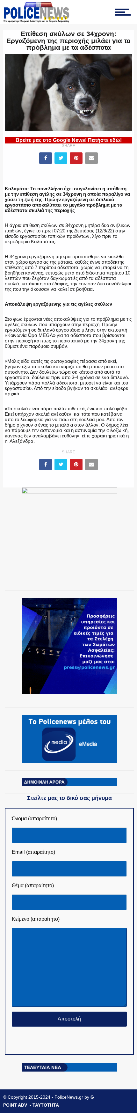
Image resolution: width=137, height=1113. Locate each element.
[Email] (91, 158)
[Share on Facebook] (45, 158)
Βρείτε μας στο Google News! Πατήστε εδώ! (69, 140)
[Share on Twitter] (60, 158)
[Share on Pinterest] (76, 158)
